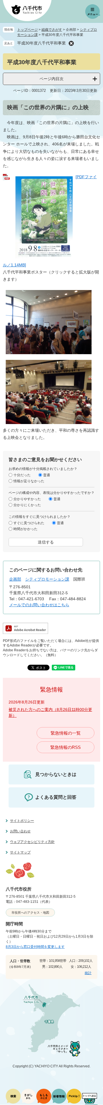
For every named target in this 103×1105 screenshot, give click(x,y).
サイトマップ (20, 852)
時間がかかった (25, 529)
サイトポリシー (22, 821)
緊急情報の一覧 (66, 733)
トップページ (27, 30)
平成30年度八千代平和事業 (41, 43)
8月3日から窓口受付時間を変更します (35, 947)
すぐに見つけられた (28, 523)
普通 (46, 475)
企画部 (15, 579)
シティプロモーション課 (47, 579)
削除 (71, 43)
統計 (88, 973)
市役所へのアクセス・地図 (30, 912)
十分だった (22, 475)
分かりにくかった (27, 505)
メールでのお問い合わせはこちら (39, 605)
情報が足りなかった (28, 481)
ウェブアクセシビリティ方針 (32, 842)
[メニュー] (92, 11)
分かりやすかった (27, 499)
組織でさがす (51, 30)
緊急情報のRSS (65, 747)
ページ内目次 (51, 78)
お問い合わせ (20, 831)
